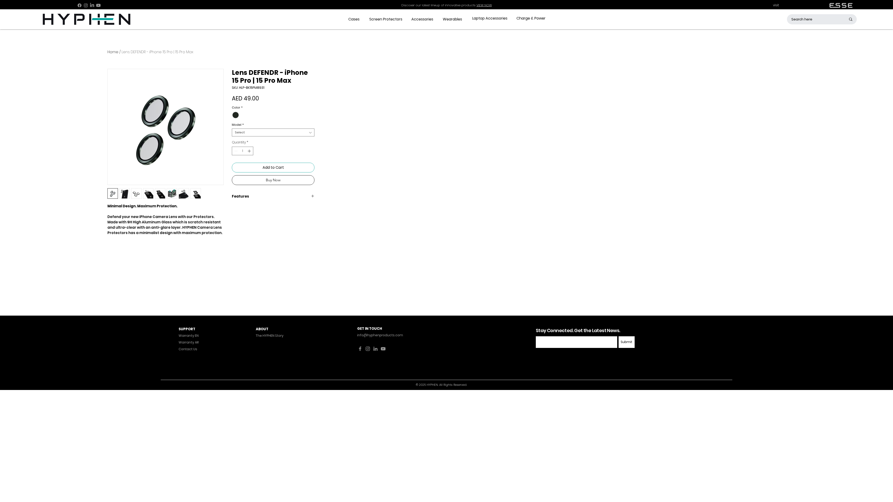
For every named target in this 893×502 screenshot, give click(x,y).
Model (238, 125)
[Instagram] (85, 5)
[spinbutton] (242, 151)
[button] (354, 19)
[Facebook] (79, 5)
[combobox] (273, 132)
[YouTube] (383, 349)
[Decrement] (235, 151)
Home (112, 52)
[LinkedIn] (92, 5)
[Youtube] (98, 5)
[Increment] (250, 151)
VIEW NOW (484, 5)
